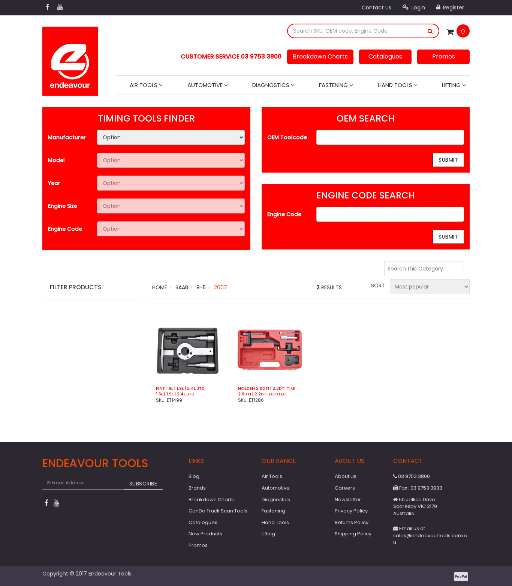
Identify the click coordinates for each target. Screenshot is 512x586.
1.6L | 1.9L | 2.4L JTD (175, 394)
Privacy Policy (351, 510)
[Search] (430, 31)
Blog (194, 476)
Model (56, 160)
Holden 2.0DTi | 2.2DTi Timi (266, 388)
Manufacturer (67, 137)
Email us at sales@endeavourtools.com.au (430, 535)
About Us (345, 476)
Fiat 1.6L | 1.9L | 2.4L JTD (180, 388)
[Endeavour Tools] (70, 58)
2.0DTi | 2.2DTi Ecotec (262, 394)
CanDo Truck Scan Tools (218, 510)
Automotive (205, 85)
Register (453, 7)
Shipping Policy (353, 533)
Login (417, 7)
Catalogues (385, 56)
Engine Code (65, 229)
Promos (443, 56)
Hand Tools (396, 85)
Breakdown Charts (320, 56)
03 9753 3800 (413, 476)
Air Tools (144, 85)
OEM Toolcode (287, 137)
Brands (197, 487)
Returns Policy (351, 522)
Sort (377, 285)
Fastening (334, 85)
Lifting (452, 85)
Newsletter (348, 499)
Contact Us (376, 7)
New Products (205, 533)
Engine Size (62, 206)
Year (54, 183)
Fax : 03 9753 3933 (420, 487)
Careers (345, 487)
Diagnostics (271, 85)
